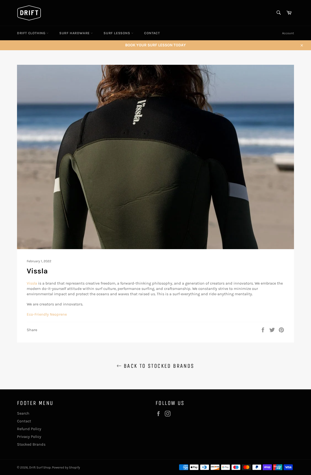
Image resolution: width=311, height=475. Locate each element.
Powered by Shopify (66, 467)
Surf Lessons (117, 33)
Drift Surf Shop (40, 467)
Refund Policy (29, 428)
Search (23, 413)
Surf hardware (75, 33)
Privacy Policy (29, 436)
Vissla (32, 283)
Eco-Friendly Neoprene (47, 314)
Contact (152, 33)
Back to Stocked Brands (157, 365)
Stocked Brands (31, 444)
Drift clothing (31, 33)
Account (288, 33)
